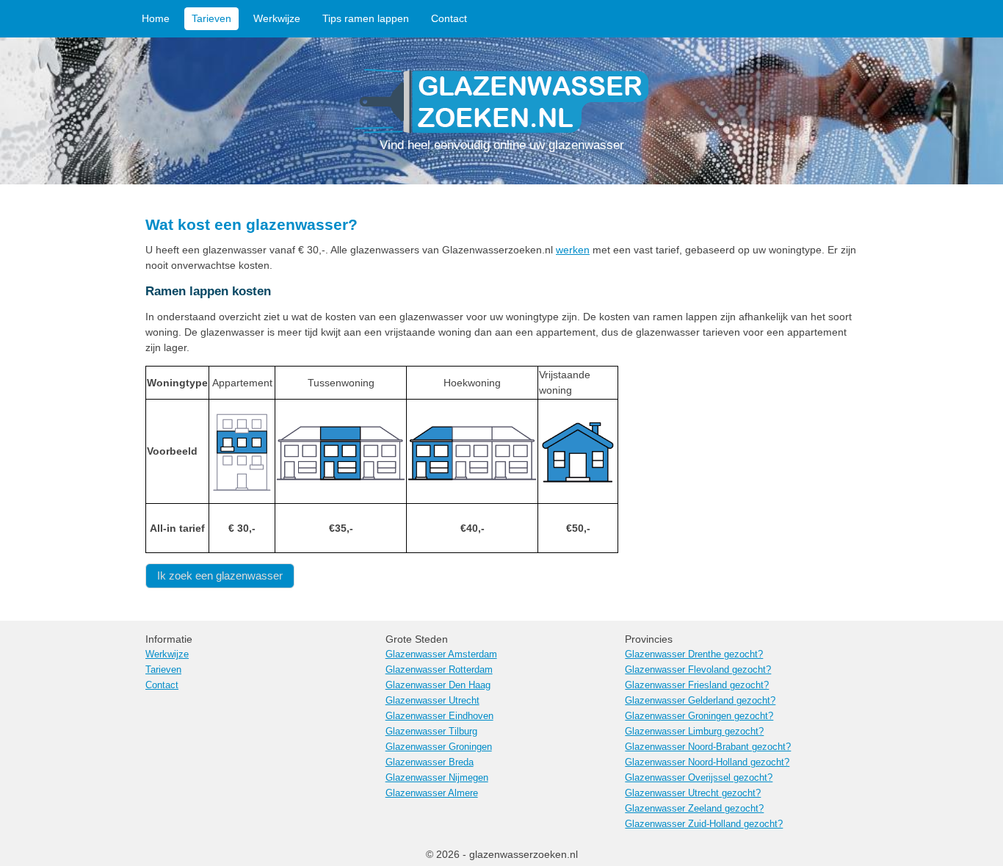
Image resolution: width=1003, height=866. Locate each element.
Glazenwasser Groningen (438, 747)
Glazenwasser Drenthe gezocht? (694, 654)
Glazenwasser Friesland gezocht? (697, 685)
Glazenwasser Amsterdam (441, 654)
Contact (449, 18)
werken (573, 250)
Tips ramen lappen (365, 18)
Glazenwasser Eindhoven (439, 716)
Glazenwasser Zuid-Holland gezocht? (704, 824)
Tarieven (211, 18)
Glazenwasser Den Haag (437, 685)
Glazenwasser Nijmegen (436, 778)
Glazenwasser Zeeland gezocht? (694, 809)
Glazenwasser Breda (429, 762)
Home (156, 18)
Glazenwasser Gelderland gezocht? (700, 701)
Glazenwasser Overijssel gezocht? (698, 778)
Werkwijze (276, 18)
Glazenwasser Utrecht (432, 701)
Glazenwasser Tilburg (431, 731)
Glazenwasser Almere (431, 793)
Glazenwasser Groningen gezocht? (699, 716)
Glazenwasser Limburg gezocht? (694, 731)
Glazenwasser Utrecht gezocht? (693, 793)
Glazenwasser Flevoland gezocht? (698, 670)
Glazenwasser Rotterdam (439, 670)
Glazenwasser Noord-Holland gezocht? (707, 762)
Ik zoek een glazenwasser (220, 575)
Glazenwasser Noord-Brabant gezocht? (708, 747)
